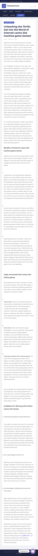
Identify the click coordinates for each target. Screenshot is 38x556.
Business (18, 11)
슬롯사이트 (26, 535)
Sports (5, 15)
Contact (20, 15)
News (11, 11)
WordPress (19, 553)
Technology (28, 11)
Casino (12, 15)
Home (5, 11)
